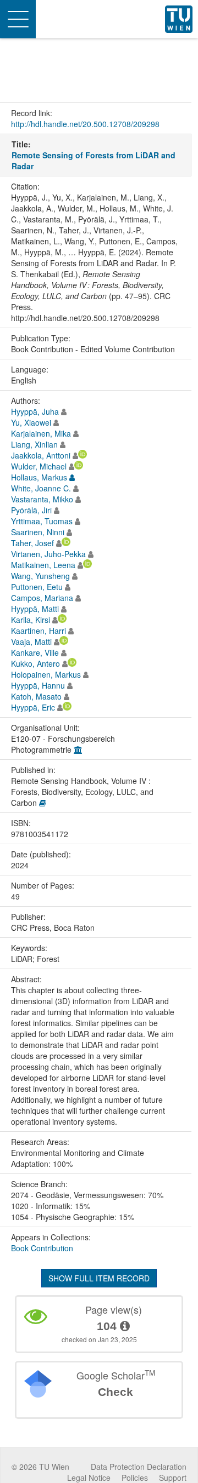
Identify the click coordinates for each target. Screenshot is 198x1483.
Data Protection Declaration (138, 1466)
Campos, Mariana (42, 597)
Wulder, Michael (39, 466)
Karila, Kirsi (30, 619)
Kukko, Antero (35, 663)
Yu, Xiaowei (31, 422)
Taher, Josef (32, 542)
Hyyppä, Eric (33, 707)
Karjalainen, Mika (41, 433)
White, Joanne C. (41, 488)
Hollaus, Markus (39, 477)
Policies (135, 1477)
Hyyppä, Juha (35, 411)
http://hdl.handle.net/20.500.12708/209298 (85, 123)
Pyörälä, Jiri (31, 510)
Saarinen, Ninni (37, 531)
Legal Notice (89, 1477)
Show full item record (99, 1278)
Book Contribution (42, 1247)
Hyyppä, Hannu (38, 685)
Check (115, 1391)
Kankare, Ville (35, 652)
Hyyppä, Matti (35, 608)
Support (172, 1477)
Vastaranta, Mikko (42, 499)
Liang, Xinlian (34, 444)
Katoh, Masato (36, 696)
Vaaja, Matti (31, 641)
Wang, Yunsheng (40, 575)
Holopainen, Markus (46, 674)
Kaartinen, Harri (38, 630)
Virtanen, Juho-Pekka (48, 553)
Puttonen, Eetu (37, 586)
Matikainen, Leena (43, 564)
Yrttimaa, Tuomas (42, 521)
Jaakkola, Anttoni (40, 455)
